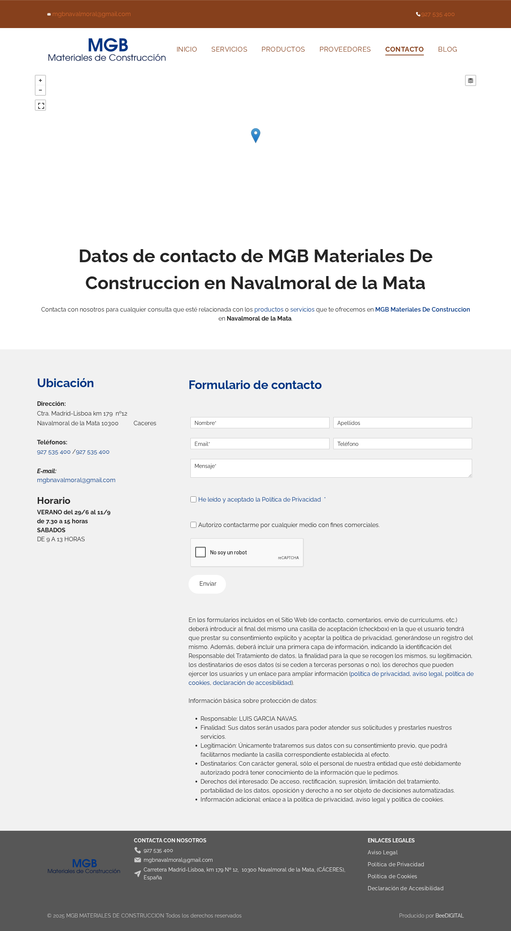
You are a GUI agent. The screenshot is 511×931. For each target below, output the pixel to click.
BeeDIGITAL (449, 916)
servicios (302, 309)
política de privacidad (380, 673)
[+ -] (255, 143)
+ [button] (40, 80)
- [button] (40, 90)
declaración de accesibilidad (252, 682)
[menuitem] (187, 49)
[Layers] (470, 80)
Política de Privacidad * (294, 499)
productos (269, 309)
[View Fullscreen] (40, 105)
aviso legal (427, 673)
